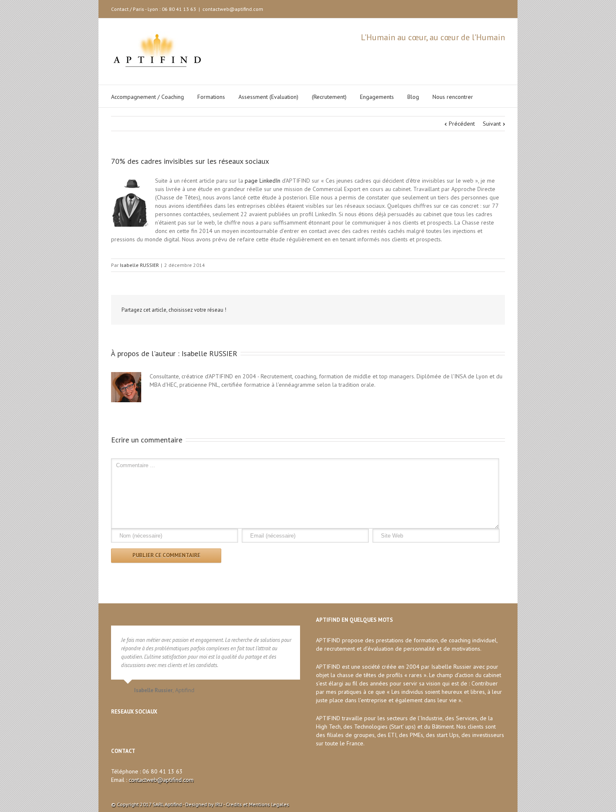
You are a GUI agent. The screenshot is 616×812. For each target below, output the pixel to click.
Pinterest (469, 311)
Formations (211, 97)
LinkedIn (465, 7)
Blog (413, 97)
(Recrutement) (329, 97)
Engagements (377, 97)
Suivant (492, 123)
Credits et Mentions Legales (257, 804)
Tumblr (429, 310)
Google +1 (449, 310)
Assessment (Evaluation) (268, 97)
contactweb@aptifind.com (232, 9)
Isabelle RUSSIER (139, 265)
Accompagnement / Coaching (147, 97)
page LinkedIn (262, 180)
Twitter (480, 8)
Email (488, 310)
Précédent (462, 123)
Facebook (494, 8)
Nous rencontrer (452, 97)
